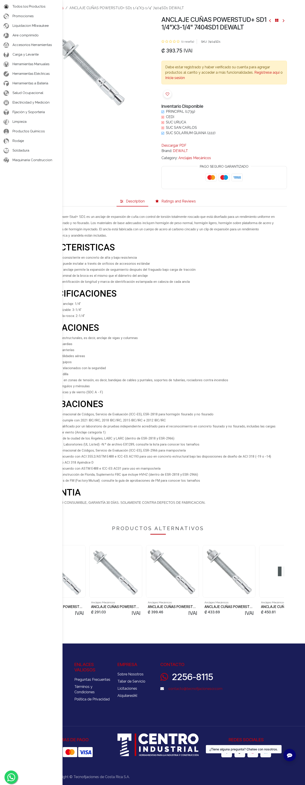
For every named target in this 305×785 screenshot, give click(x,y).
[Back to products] (277, 20)
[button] (167, 94)
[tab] (132, 201)
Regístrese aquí (267, 72)
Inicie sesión (175, 78)
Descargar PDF (173, 145)
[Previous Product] (270, 20)
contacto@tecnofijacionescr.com (195, 689)
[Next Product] (283, 20)
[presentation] (282, 580)
